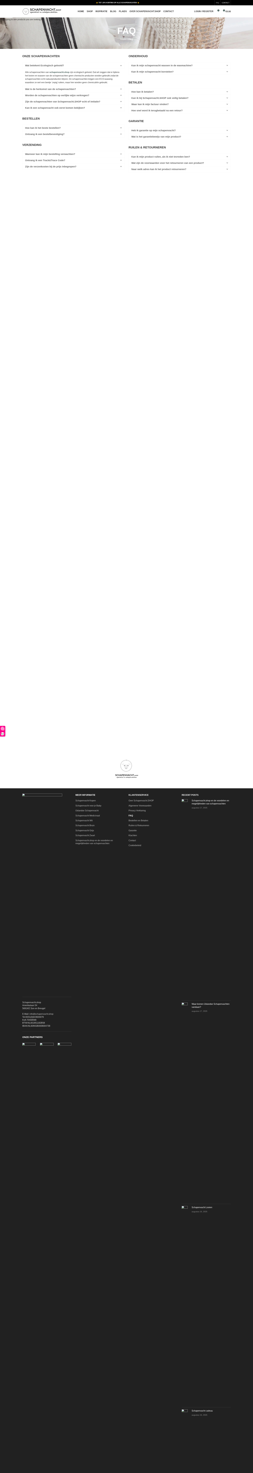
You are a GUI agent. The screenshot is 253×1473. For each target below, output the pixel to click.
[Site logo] (42, 11)
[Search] (190, 11)
